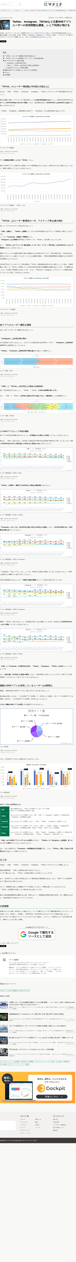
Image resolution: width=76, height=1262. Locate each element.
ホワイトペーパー (25, 1130)
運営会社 (55, 1130)
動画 (36, 1122)
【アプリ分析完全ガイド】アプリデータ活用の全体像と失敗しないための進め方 (37, 1026)
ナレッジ (22, 1127)
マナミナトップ (5, 10)
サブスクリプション (40, 1061)
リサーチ (17, 10)
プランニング (23, 1122)
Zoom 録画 (3, 1064)
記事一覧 (55, 1119)
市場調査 (30, 1061)
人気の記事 (56, 1122)
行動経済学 (66, 1061)
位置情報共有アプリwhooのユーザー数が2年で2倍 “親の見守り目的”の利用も (36, 1014)
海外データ (38, 1119)
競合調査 (17, 1061)
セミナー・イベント (25, 1133)
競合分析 (24, 1061)
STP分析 (58, 1061)
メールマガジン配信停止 (59, 1125)
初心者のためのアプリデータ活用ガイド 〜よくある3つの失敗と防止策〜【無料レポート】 (41, 1038)
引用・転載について (58, 1127)
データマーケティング (6, 1061)
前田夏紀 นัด (12, 1056)
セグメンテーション (14, 1064)
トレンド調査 (25, 1064)
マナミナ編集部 (14, 960)
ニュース (37, 1127)
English (37, 1125)
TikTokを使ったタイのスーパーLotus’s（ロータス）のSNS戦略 (31, 1049)
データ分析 (51, 1061)
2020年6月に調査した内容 (45, 33)
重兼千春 (11, 1020)
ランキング (23, 1125)
